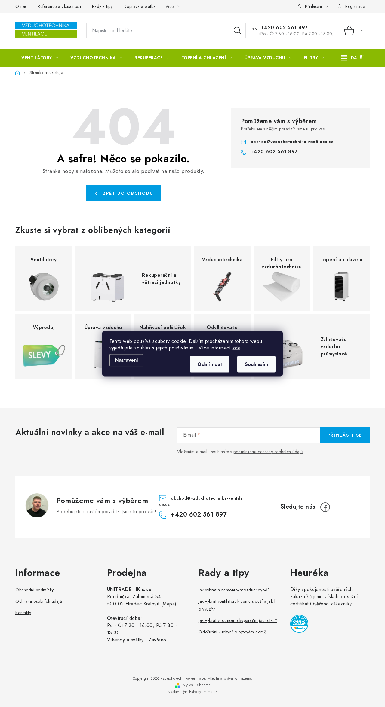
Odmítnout (209, 364)
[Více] (352, 58)
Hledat (237, 30)
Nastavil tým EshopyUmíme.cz (192, 691)
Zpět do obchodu (128, 193)
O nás (21, 6)
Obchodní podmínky (34, 590)
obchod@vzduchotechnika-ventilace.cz (292, 142)
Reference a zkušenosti (59, 6)
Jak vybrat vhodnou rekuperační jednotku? (238, 620)
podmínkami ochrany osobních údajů (268, 452)
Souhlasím (256, 364)
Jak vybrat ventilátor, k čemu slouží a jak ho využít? (237, 605)
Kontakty (23, 613)
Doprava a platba (140, 6)
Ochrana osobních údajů (38, 601)
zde (237, 347)
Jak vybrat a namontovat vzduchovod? (234, 590)
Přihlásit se (345, 435)
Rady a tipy (102, 6)
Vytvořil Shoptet (196, 685)
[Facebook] (325, 507)
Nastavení (126, 359)
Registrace (355, 6)
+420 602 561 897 (283, 28)
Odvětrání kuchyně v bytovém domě (232, 632)
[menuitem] (39, 58)
